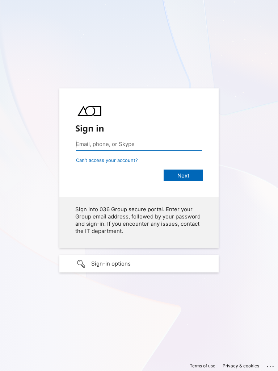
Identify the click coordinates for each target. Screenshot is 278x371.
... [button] (270, 364)
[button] (139, 263)
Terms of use (202, 365)
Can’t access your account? (107, 160)
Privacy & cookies (241, 365)
